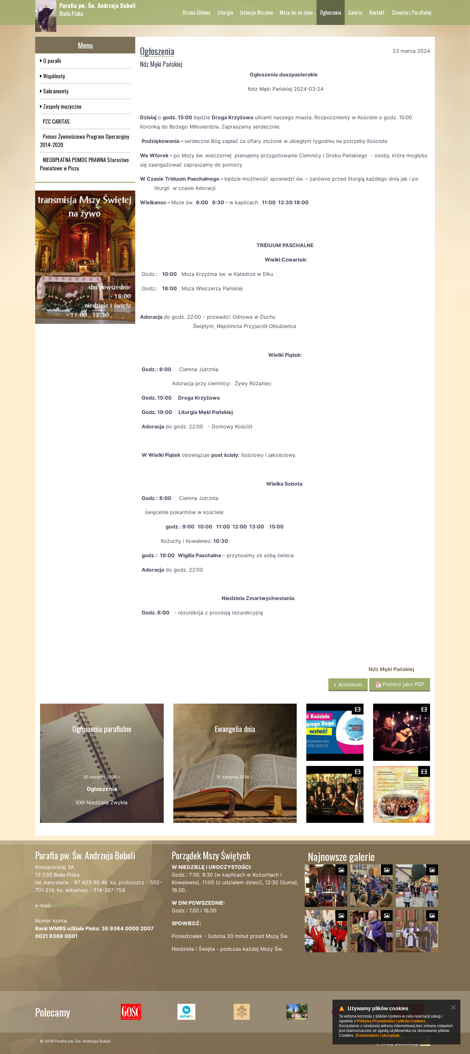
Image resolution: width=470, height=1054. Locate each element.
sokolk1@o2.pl (70, 905)
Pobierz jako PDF (403, 684)
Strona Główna (196, 12)
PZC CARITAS (56, 121)
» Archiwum (348, 684)
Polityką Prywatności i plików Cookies (391, 1021)
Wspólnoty (53, 76)
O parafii (51, 61)
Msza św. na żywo (296, 12)
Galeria (355, 12)
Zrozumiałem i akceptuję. (378, 1035)
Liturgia (225, 12)
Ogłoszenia (330, 12)
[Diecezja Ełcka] (297, 1012)
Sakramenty (55, 91)
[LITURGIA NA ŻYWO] (85, 257)
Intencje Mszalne (256, 12)
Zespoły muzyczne (62, 106)
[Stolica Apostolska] (241, 1012)
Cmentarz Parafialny (411, 12)
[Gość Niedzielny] (131, 1012)
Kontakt (377, 12)
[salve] (186, 1012)
